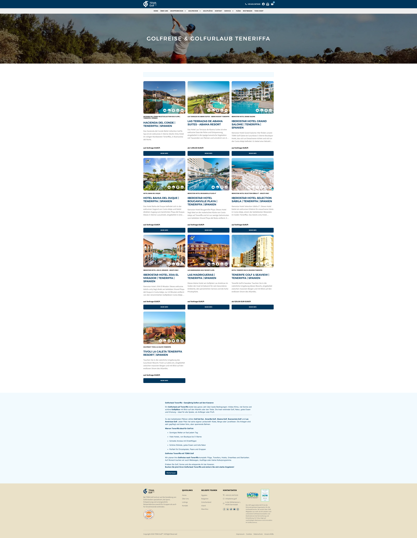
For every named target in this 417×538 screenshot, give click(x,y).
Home (156, 11)
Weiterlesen (171, 473)
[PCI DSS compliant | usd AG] (148, 519)
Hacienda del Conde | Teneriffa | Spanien (159, 124)
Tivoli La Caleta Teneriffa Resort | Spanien (162, 353)
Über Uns (164, 11)
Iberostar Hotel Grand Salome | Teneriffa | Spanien (249, 124)
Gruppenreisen (176, 11)
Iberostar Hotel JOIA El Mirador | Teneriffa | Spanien (161, 278)
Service (227, 11)
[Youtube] (234, 509)
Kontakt (218, 11)
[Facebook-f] (224, 509)
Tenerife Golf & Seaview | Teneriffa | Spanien (250, 276)
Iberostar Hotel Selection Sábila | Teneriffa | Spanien (252, 199)
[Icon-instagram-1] (237, 509)
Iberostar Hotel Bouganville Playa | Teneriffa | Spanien (202, 201)
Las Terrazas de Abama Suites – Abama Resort (205, 123)
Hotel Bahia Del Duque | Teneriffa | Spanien (161, 199)
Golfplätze (208, 11)
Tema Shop (258, 11)
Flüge (238, 11)
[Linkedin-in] (227, 509)
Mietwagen (247, 11)
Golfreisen (193, 11)
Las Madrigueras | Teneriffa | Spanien (202, 276)
